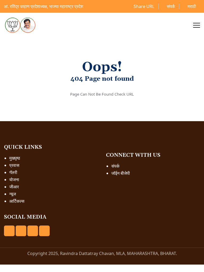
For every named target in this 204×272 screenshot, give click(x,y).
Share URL (143, 6)
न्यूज (12, 194)
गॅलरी (13, 172)
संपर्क (170, 6)
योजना (14, 179)
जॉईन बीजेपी (120, 173)
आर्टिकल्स (16, 201)
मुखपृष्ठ (14, 158)
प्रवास (14, 165)
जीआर (14, 187)
